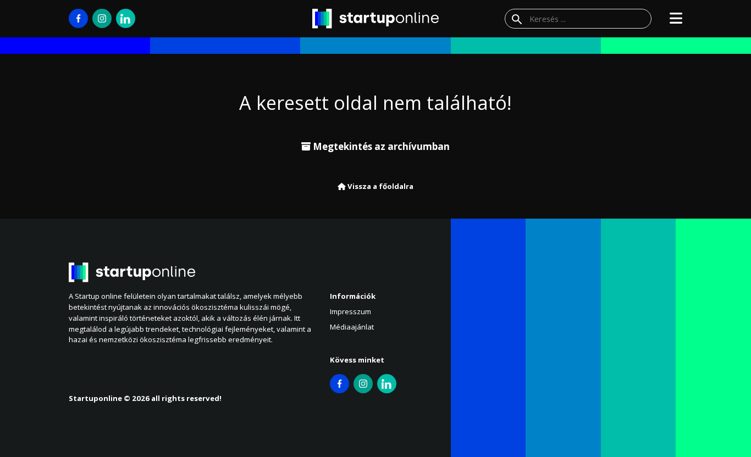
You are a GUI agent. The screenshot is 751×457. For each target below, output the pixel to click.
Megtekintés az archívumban (380, 146)
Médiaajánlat (352, 327)
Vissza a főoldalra (379, 186)
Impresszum (350, 311)
